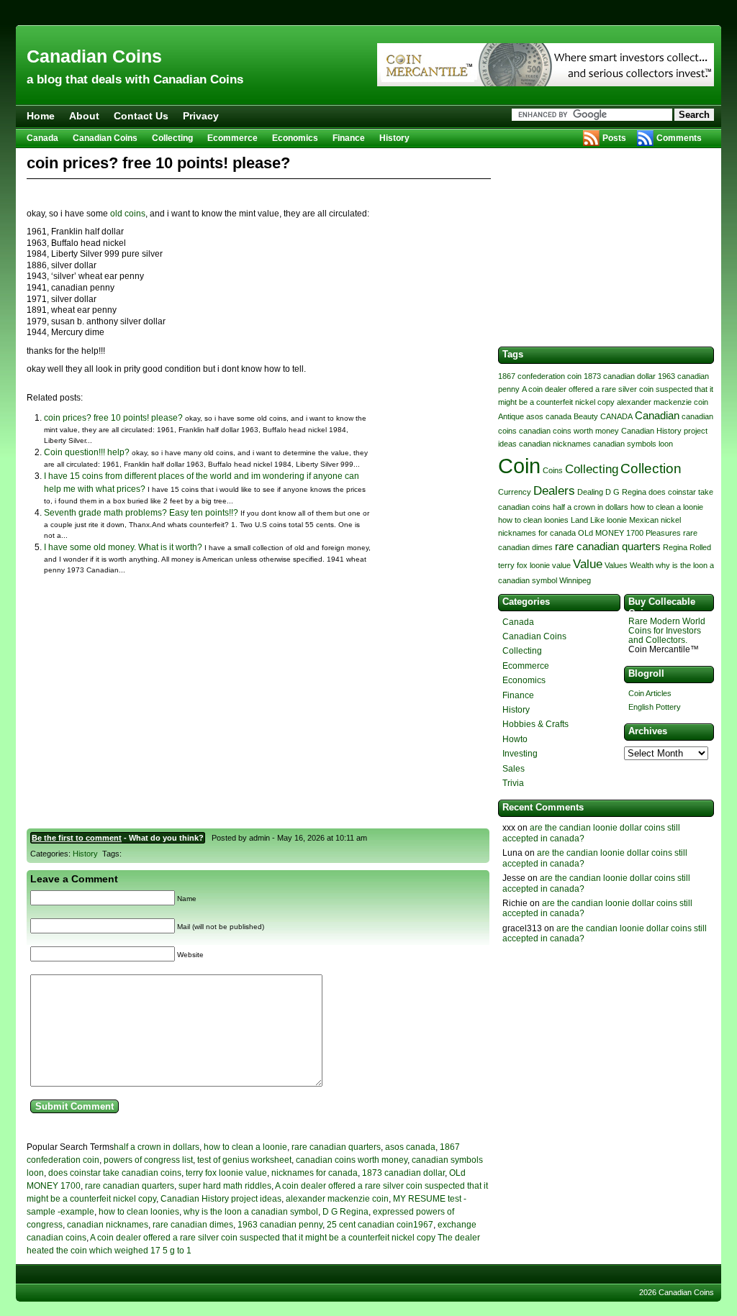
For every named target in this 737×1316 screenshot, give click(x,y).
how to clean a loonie (245, 1147)
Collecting (172, 138)
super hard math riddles (224, 1186)
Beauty (586, 416)
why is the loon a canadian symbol (251, 1212)
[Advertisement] (368, 12)
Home (41, 116)
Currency (514, 492)
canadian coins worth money (351, 1160)
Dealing (590, 492)
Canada (42, 138)
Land (579, 520)
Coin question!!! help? (87, 452)
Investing (520, 754)
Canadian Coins (94, 56)
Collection (651, 468)
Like (597, 520)
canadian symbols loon (633, 443)
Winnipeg (575, 580)
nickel (671, 520)
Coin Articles (650, 693)
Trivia (513, 783)
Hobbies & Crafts (535, 724)
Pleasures (663, 533)
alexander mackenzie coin (337, 1199)
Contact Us (141, 116)
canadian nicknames (107, 1225)
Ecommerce (232, 138)
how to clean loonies (139, 1212)
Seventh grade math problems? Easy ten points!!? (141, 513)
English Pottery (654, 707)
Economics (295, 138)
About (84, 116)
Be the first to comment (77, 837)
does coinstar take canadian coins (114, 1173)
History (394, 138)
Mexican (644, 520)
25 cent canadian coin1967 (380, 1225)
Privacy (201, 116)
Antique (511, 416)
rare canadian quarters (336, 1147)
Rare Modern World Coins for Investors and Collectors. (666, 630)
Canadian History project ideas (220, 1199)
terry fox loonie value (226, 1173)
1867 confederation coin (540, 376)
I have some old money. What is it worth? (123, 547)
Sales (513, 769)
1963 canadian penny (280, 1225)
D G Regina (345, 1212)
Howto (515, 739)
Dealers (554, 490)
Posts (614, 138)
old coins (127, 214)
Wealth (642, 565)
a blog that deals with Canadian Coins (135, 79)
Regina (675, 547)
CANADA (616, 416)
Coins (553, 470)
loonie (617, 520)
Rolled (700, 547)
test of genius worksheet (244, 1160)
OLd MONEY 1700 (610, 533)
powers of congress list (148, 1160)
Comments (679, 138)
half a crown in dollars (156, 1147)
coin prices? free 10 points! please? (113, 418)
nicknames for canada (314, 1173)
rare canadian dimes (193, 1225)
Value (587, 564)
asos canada (410, 1147)
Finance (349, 138)
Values (616, 565)
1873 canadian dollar (403, 1173)
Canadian (657, 415)
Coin (519, 465)
